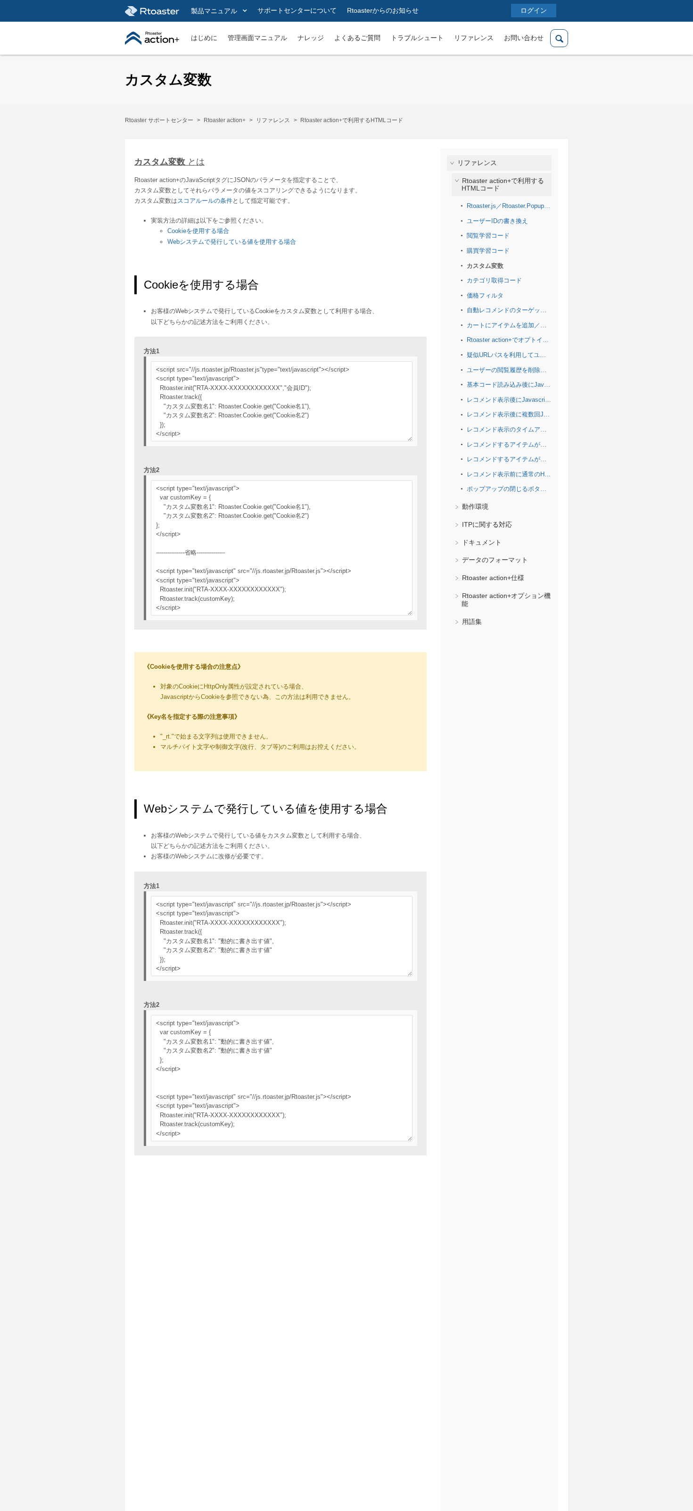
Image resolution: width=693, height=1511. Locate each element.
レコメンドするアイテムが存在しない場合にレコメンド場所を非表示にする (509, 444)
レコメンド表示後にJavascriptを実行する (509, 399)
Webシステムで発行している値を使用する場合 (231, 241)
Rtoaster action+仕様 (493, 577)
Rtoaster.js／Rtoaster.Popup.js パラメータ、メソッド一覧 (509, 205)
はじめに (204, 38)
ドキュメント (482, 542)
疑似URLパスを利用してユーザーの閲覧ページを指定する (509, 354)
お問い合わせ (524, 38)
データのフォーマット (495, 560)
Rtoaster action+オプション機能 (506, 599)
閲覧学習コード (488, 235)
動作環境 (475, 506)
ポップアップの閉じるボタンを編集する (509, 488)
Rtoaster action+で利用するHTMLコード (351, 120)
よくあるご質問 (357, 38)
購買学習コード (488, 250)
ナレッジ (310, 38)
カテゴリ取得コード (494, 280)
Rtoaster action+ (225, 120)
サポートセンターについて (297, 10)
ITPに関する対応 (487, 524)
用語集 (472, 621)
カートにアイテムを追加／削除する (509, 325)
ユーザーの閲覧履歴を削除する (509, 369)
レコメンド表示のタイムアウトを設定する (509, 429)
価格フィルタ (485, 295)
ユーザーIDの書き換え (497, 220)
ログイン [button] (533, 10)
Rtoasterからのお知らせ (383, 10)
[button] (219, 11)
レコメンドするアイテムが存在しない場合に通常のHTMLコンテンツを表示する (509, 459)
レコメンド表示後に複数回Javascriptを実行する (509, 414)
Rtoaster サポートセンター (159, 120)
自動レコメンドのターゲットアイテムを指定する (509, 310)
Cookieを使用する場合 (198, 230)
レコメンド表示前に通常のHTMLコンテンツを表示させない (509, 474)
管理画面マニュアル (257, 38)
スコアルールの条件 (204, 200)
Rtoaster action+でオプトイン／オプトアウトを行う (509, 339)
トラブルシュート (417, 38)
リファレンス (474, 38)
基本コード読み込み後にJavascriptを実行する (509, 384)
